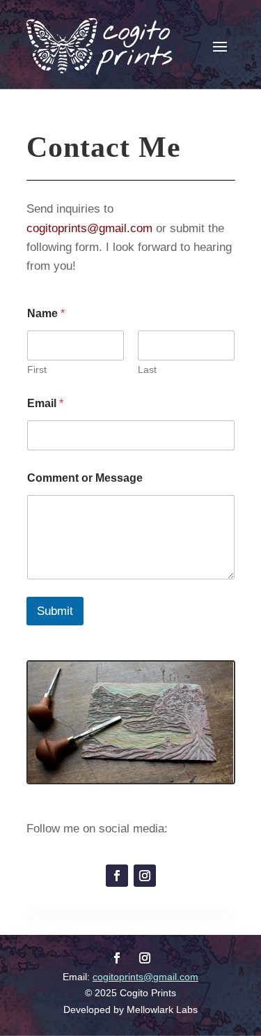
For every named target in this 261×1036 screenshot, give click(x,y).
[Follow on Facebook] (117, 875)
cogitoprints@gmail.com (89, 228)
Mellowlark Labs (162, 1009)
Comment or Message (85, 478)
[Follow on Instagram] (145, 875)
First (37, 369)
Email (45, 403)
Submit (55, 611)
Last (147, 369)
